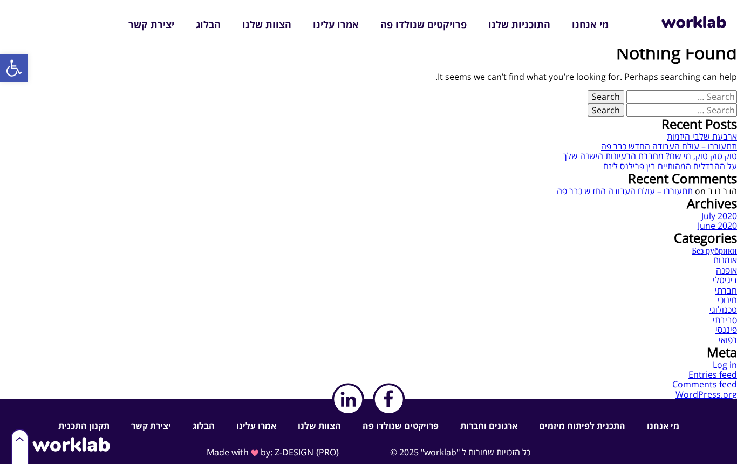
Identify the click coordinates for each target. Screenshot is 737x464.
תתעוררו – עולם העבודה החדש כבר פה (669, 146)
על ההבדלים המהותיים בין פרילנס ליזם (670, 166)
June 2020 (717, 225)
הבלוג (208, 24)
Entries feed (712, 374)
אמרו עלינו (336, 24)
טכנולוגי (723, 310)
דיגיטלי (725, 280)
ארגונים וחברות (488, 426)
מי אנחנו (590, 24)
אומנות (725, 260)
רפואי (728, 340)
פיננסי (726, 330)
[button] (14, 68)
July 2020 (719, 216)
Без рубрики (714, 250)
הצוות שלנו (266, 24)
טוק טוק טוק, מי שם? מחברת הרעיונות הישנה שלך (650, 156)
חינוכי (727, 300)
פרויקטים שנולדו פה (423, 24)
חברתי (726, 290)
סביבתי (725, 320)
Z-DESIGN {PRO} (307, 452)
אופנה (726, 270)
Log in (725, 365)
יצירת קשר (151, 24)
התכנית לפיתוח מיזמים (582, 426)
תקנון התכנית (84, 426)
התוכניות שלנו (519, 24)
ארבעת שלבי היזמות (702, 136)
